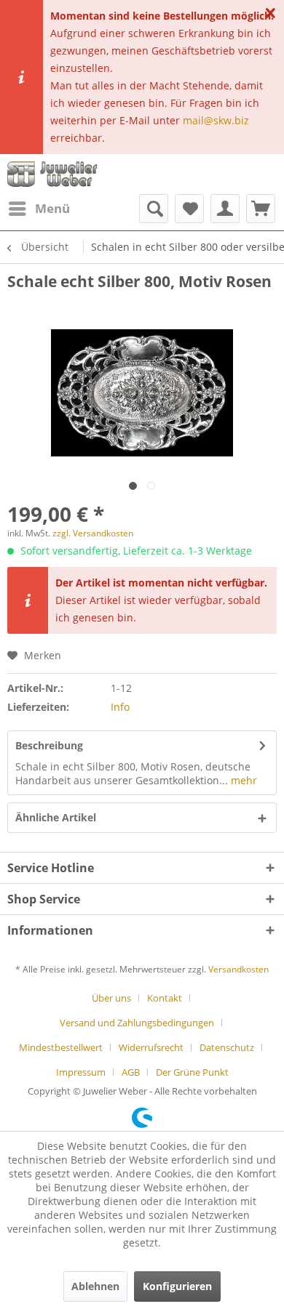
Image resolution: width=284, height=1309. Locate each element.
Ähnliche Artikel (55, 817)
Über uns (111, 997)
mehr (242, 780)
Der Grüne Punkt (192, 1072)
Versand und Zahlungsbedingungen (137, 1022)
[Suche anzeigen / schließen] (153, 208)
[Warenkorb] (260, 208)
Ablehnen (95, 1286)
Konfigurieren (177, 1286)
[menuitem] (38, 208)
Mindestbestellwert (61, 1047)
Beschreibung (49, 745)
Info (120, 707)
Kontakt (164, 997)
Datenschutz (227, 1047)
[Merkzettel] (189, 208)
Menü (52, 208)
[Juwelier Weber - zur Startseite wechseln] (55, 174)
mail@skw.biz (216, 120)
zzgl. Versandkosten (92, 533)
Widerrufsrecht (151, 1047)
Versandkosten (238, 969)
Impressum (81, 1072)
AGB (131, 1072)
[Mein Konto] (225, 208)
